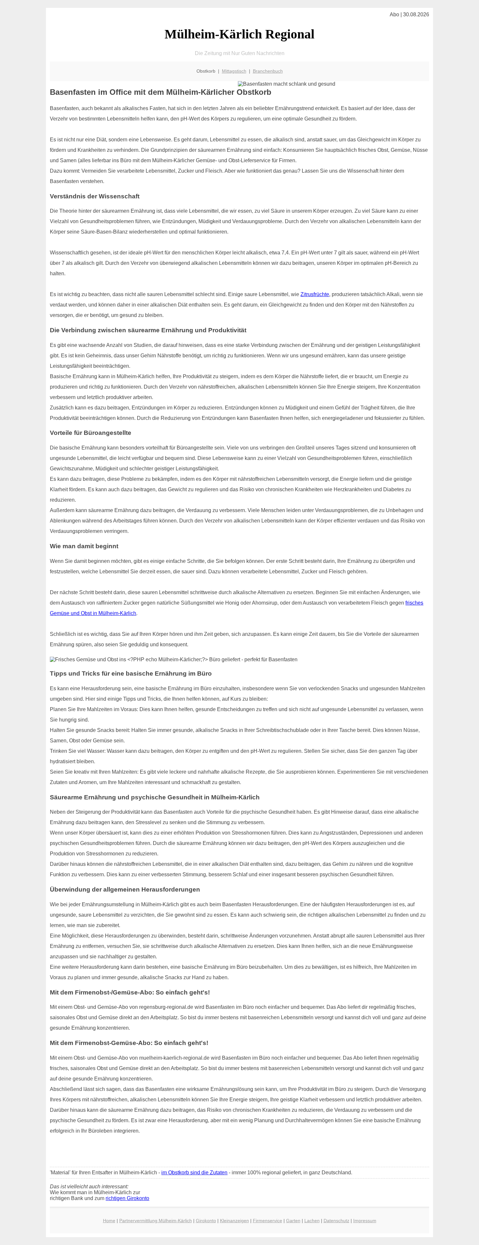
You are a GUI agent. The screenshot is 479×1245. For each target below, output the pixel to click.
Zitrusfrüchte (314, 294)
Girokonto (206, 1220)
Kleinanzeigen (234, 1220)
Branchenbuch (268, 71)
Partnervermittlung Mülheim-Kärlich (155, 1220)
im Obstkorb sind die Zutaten (194, 1172)
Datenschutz (336, 1220)
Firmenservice (267, 1220)
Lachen (312, 1220)
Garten (293, 1220)
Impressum (364, 1220)
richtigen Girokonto (127, 1198)
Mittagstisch (234, 71)
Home (109, 1220)
